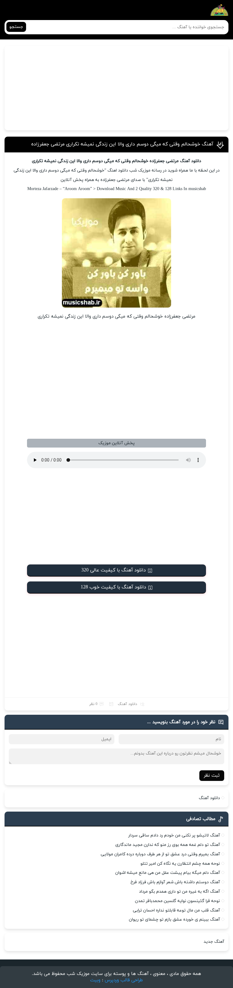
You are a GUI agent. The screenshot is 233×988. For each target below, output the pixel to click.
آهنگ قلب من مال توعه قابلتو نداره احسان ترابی (176, 910)
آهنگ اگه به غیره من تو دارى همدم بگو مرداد (179, 891)
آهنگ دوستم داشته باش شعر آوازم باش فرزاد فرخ (175, 882)
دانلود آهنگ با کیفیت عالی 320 (113, 570)
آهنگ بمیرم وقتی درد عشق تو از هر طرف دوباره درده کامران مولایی (160, 854)
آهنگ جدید (214, 942)
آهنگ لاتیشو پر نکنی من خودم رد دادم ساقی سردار (174, 835)
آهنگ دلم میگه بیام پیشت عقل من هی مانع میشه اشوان (167, 873)
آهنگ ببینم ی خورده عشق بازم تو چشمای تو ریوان (174, 919)
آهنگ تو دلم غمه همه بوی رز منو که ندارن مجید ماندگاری (167, 845)
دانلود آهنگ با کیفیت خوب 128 (113, 587)
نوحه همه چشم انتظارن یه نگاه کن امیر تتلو (180, 864)
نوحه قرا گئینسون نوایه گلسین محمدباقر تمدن (177, 901)
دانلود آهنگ (127, 704)
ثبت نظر (212, 775)
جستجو (16, 27)
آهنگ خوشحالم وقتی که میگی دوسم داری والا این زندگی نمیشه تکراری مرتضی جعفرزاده (122, 144)
